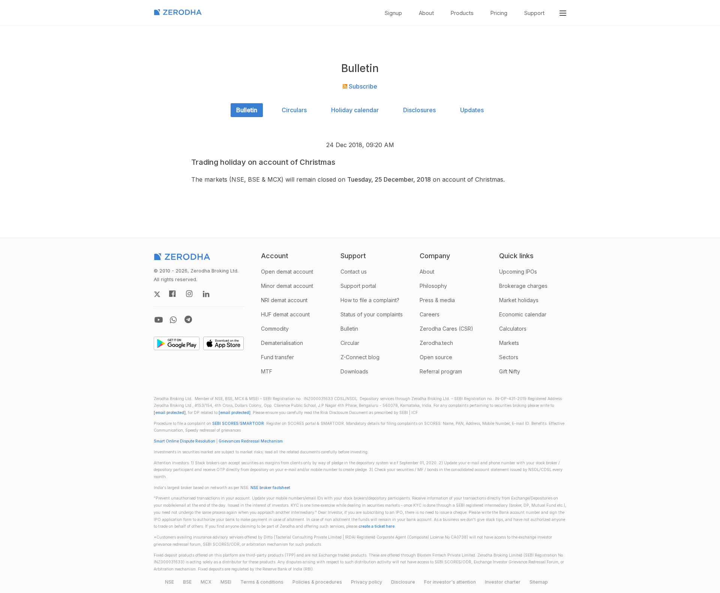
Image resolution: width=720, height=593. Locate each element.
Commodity (275, 328)
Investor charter (502, 582)
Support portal (358, 286)
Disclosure (403, 582)
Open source (436, 357)
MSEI (225, 582)
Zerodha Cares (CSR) (446, 328)
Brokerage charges (523, 286)
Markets (509, 343)
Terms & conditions (262, 582)
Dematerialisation (282, 343)
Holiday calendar (355, 110)
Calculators (512, 328)
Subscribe (362, 86)
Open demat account (287, 271)
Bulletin (246, 110)
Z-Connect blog (360, 357)
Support (534, 13)
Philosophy (433, 286)
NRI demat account (284, 300)
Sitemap (539, 582)
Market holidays (518, 300)
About (426, 13)
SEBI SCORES (225, 423)
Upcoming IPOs (518, 271)
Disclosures (419, 110)
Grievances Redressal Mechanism (251, 441)
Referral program (441, 371)
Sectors (508, 357)
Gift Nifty (509, 371)
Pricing (498, 13)
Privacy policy (366, 582)
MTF (266, 371)
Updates (472, 110)
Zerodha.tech (436, 343)
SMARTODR (252, 423)
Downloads (354, 371)
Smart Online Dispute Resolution (184, 441)
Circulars (294, 110)
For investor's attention (450, 582)
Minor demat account (287, 286)
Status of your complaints (371, 314)
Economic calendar (522, 314)
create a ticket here (376, 526)
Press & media (437, 300)
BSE (187, 582)
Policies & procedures (317, 582)
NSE (169, 582)
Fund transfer (277, 357)
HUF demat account (285, 314)
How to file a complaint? (369, 300)
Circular (349, 343)
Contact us (353, 271)
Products (462, 13)
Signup (393, 13)
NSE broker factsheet (270, 487)
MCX (206, 582)
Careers (430, 314)
